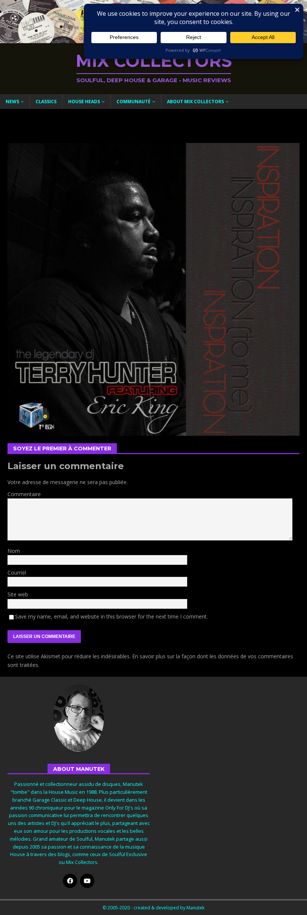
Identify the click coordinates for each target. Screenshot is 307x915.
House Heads (84, 101)
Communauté (133, 101)
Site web (17, 594)
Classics (46, 101)
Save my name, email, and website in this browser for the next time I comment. (111, 616)
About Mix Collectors (195, 101)
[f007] (153, 431)
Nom (13, 550)
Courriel (16, 572)
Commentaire (24, 494)
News (12, 101)
